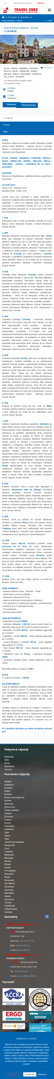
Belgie (7, 791)
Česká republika (11, 810)
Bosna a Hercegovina (14, 797)
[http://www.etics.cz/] (40, 999)
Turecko (8, 769)
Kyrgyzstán (9, 845)
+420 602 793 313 (22, 946)
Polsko (7, 867)
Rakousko (9, 874)
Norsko (7, 861)
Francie (7, 819)
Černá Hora (9, 807)
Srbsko (7, 896)
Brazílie (7, 800)
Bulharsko (9, 757)
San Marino (9, 883)
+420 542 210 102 (27, 941)
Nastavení (42, 1074)
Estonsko (8, 816)
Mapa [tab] (5, 131)
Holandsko (9, 826)
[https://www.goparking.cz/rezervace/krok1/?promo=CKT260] (14, 1026)
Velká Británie (10, 909)
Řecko (7, 763)
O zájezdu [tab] (9, 118)
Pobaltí (7, 864)
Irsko (6, 832)
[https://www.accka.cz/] (14, 996)
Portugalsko (10, 870)
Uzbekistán (9, 905)
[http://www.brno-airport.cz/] (40, 1015)
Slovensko (9, 886)
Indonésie (9, 829)
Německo (8, 858)
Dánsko (7, 813)
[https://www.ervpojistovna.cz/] (14, 1016)
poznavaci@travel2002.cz (26, 976)
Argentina (9, 784)
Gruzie (7, 823)
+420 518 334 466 (20, 971)
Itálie (6, 760)
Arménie (8, 788)
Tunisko (8, 902)
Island (7, 835)
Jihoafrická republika (14, 842)
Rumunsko (9, 880)
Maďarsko (9, 855)
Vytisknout (11, 104)
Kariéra (41, 3)
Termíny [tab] (6, 125)
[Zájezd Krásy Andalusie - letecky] (27, 49)
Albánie (7, 781)
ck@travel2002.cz (23, 950)
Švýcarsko (9, 899)
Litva (6, 848)
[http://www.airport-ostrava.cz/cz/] (40, 1028)
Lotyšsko (8, 851)
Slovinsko (8, 890)
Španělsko (9, 766)
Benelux (8, 794)
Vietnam (8, 912)
